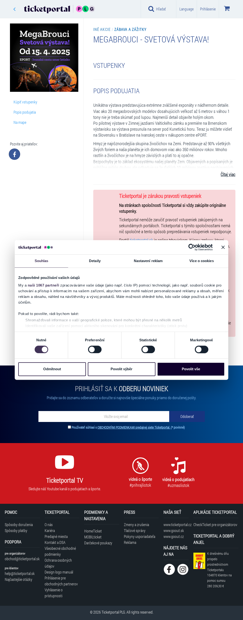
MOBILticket (93, 536)
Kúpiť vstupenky (25, 101)
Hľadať (161, 8)
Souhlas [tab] (41, 261)
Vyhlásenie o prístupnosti (54, 592)
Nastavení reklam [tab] (148, 261)
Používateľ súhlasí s (128, 427)
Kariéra (50, 530)
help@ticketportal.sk (20, 573)
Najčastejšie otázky (18, 579)
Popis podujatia (25, 112)
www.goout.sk (174, 530)
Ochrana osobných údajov (58, 563)
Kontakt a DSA (55, 542)
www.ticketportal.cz (176, 524)
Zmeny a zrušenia (136, 524)
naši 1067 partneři (43, 285)
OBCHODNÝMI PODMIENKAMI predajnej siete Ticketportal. (134, 427)
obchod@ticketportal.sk (22, 558)
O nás (49, 524)
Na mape (20, 122)
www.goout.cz (174, 536)
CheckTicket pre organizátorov (215, 524)
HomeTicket (93, 530)
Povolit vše (191, 369)
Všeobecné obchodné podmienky (60, 551)
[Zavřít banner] (223, 247)
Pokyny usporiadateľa (139, 536)
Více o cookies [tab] (201, 261)
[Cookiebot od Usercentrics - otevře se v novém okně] (192, 247)
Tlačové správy (134, 530)
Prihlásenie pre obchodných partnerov (61, 580)
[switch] (95, 349)
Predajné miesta (56, 536)
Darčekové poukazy (98, 542)
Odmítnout (52, 369)
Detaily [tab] (95, 261)
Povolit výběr (121, 369)
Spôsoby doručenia (19, 524)
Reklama (130, 542)
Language (186, 8)
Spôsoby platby (16, 530)
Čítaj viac (228, 174)
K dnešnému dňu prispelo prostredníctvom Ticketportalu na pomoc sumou (219, 569)
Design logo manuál (59, 571)
